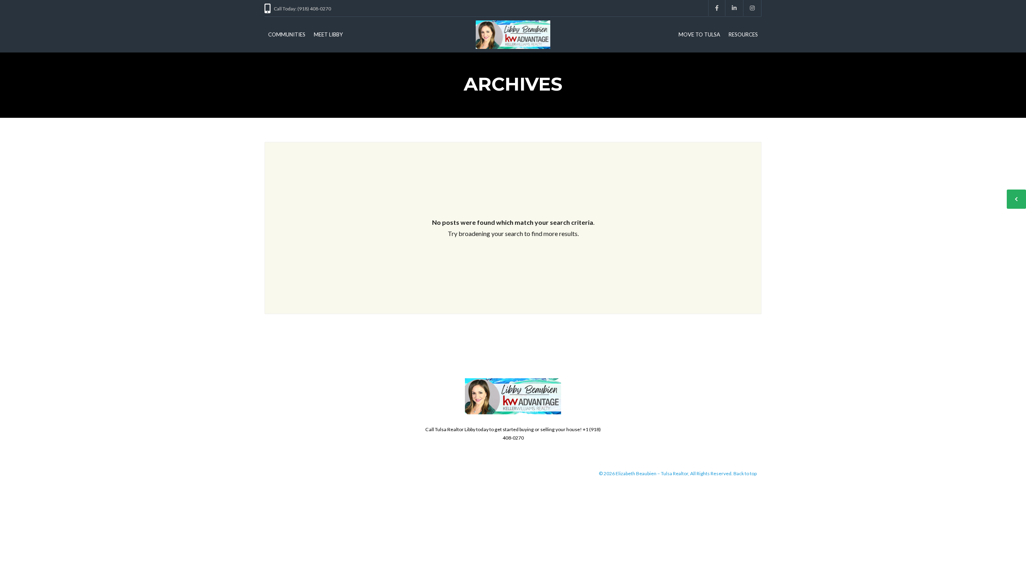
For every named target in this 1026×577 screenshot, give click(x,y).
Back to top (745, 473)
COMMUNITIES (286, 34)
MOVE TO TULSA (699, 34)
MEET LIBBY (328, 34)
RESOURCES (743, 34)
